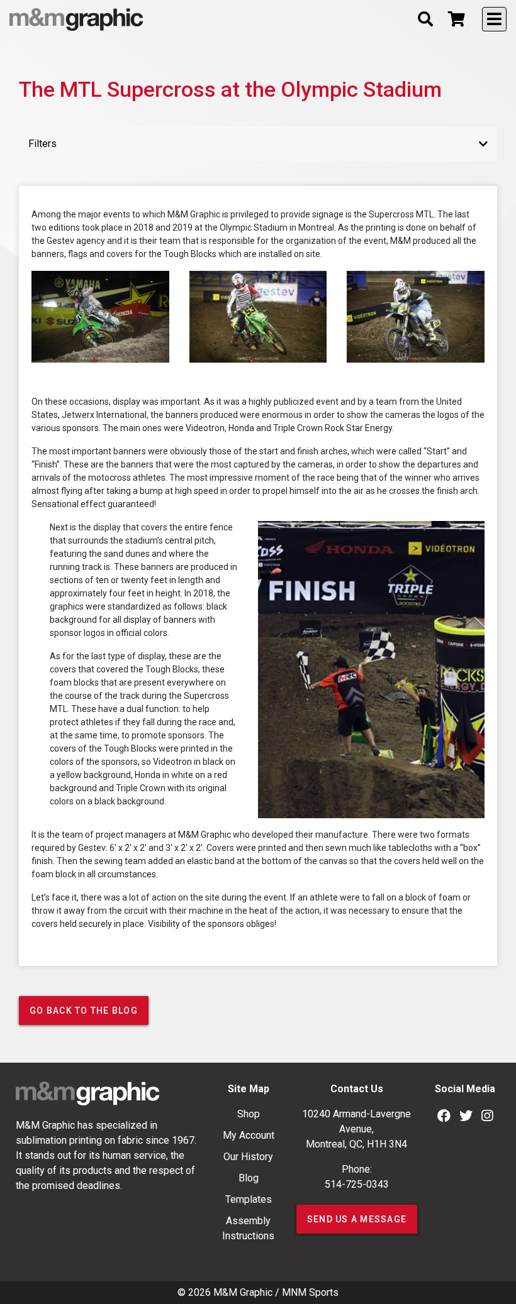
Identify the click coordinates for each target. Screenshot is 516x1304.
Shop (248, 1114)
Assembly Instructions (248, 1228)
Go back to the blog (84, 1010)
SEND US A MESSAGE (357, 1219)
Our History (248, 1157)
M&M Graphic (242, 1292)
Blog (248, 1178)
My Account (248, 1135)
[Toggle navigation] (494, 19)
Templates (248, 1199)
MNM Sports (310, 1292)
